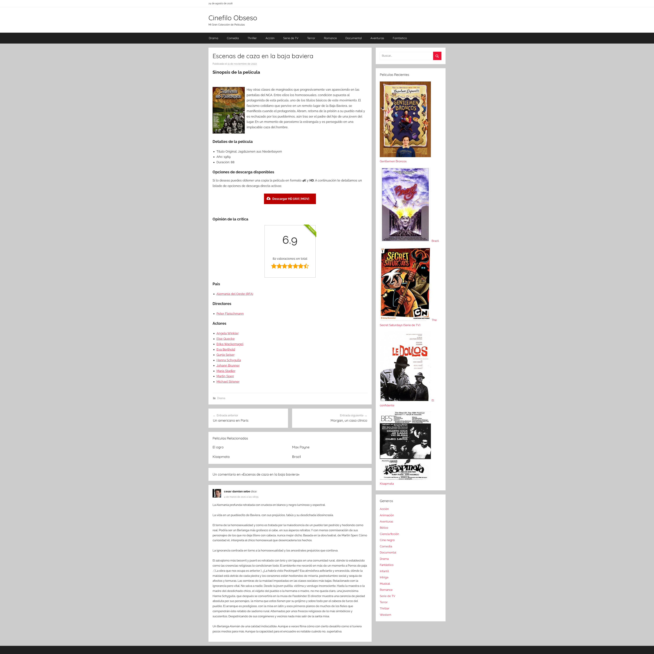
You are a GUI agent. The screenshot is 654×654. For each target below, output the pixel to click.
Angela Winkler (227, 333)
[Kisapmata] (405, 478)
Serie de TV (290, 38)
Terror (311, 38)
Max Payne (300, 447)
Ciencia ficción (389, 534)
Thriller (252, 38)
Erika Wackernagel (229, 344)
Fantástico (400, 38)
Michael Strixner (227, 381)
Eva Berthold (225, 349)
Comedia (233, 38)
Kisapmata (221, 456)
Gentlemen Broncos (393, 161)
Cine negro (387, 540)
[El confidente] (406, 400)
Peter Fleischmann (230, 313)
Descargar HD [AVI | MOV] (290, 199)
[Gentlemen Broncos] (405, 156)
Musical (385, 583)
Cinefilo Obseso (232, 17)
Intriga (384, 577)
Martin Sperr (225, 376)
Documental (353, 38)
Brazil (296, 456)
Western (385, 614)
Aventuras (377, 38)
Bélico (384, 527)
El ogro (218, 447)
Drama (213, 38)
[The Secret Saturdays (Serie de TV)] (406, 320)
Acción (270, 38)
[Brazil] (406, 241)
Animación (387, 515)
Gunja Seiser (225, 355)
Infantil (384, 571)
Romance (330, 38)
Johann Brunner (228, 365)
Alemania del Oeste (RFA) (234, 294)
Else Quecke (225, 339)
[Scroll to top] (647, 647)
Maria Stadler (225, 371)
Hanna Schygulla (228, 360)
